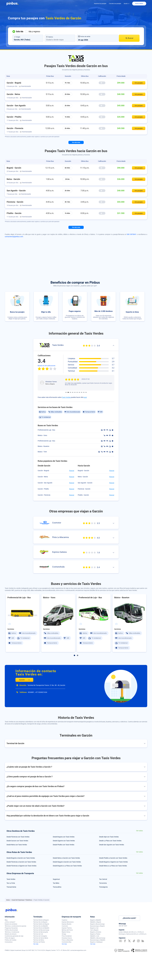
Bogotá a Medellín (95, 920)
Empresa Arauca (67, 938)
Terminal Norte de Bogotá (41, 920)
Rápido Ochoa (66, 932)
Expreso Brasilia (66, 924)
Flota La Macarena (67, 940)
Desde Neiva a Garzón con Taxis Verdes (66, 858)
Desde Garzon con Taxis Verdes (17, 841)
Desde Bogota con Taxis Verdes (63, 837)
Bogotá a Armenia (95, 932)
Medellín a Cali (94, 936)
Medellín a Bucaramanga (97, 938)
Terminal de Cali (38, 934)
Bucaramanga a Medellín (97, 940)
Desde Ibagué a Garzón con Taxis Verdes (67, 862)
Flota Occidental (67, 936)
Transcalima (57, 887)
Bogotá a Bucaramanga (97, 924)
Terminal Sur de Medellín (40, 926)
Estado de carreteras (11, 924)
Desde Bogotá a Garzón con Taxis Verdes (21, 858)
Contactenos (8, 942)
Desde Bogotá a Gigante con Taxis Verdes (113, 862)
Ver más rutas (76, 142)
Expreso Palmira (67, 928)
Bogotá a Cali (94, 928)
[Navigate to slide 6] (77, 392)
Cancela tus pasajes (115, 3)
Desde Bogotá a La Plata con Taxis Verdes (67, 866)
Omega (64, 934)
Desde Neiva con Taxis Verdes (17, 845)
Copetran (64, 920)
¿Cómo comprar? (10, 922)
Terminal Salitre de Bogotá (41, 924)
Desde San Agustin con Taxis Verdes (111, 845)
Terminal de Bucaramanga (41, 930)
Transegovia (103, 887)
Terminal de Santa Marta (40, 938)
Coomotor (65, 926)
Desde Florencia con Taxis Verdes (18, 837)
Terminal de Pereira (39, 942)
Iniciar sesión (139, 3)
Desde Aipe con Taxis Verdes (109, 837)
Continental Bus (66, 942)
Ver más (35, 944)
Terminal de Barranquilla (40, 932)
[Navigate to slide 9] (84, 392)
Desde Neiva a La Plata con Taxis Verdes (113, 866)
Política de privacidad (11, 930)
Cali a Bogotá (94, 930)
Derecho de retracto (10, 934)
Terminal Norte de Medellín (41, 928)
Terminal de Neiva (38, 940)
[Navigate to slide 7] (79, 392)
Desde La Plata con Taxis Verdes (110, 841)
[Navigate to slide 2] (68, 392)
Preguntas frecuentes (11, 928)
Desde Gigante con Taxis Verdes (64, 841)
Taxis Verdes (66, 397)
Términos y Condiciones (12, 932)
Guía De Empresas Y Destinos (22, 900)
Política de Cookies (10, 940)
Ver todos (139, 831)
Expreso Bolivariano (68, 922)
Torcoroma (103, 883)
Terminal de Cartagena (40, 936)
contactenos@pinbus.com (14, 236)
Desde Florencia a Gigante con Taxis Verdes (21, 866)
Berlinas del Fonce (67, 930)
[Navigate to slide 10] (86, 392)
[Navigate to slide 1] (66, 392)
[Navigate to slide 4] (73, 392)
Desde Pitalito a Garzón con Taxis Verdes (113, 858)
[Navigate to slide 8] (81, 392)
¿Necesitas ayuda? (129, 918)
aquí (85, 397)
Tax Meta (56, 883)
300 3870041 (131, 234)
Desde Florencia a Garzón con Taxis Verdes (21, 862)
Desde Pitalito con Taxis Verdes (63, 845)
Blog (6, 920)
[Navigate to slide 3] (70, 392)
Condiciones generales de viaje (14, 936)
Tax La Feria (11, 883)
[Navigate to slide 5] (75, 392)
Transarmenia (11, 887)
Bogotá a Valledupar (96, 942)
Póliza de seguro (10, 938)
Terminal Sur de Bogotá (40, 922)
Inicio (8, 900)
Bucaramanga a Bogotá (97, 926)
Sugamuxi (56, 879)
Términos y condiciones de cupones (15, 926)
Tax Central (103, 879)
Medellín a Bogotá (95, 922)
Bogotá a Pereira (95, 934)
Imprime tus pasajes (100, 3)
